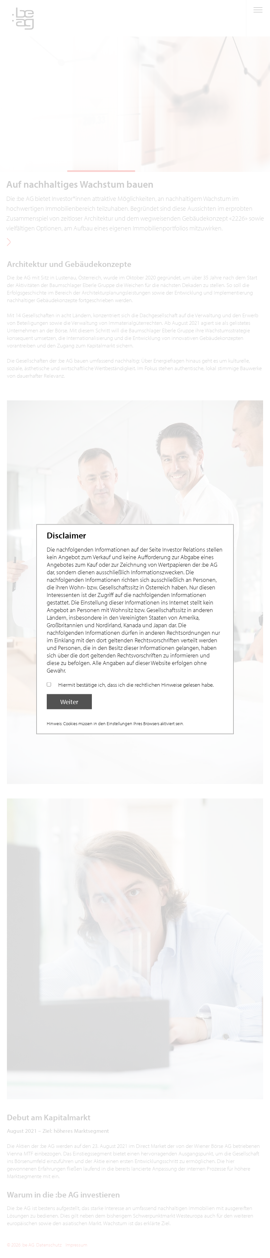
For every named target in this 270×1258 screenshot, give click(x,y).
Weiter (69, 701)
